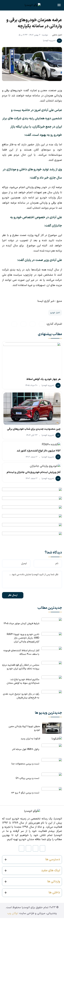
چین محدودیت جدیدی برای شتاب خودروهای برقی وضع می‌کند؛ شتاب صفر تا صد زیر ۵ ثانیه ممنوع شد (33, 430)
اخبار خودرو (55, 312)
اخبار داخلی (57, 35)
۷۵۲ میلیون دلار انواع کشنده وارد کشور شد (39, 451)
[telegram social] (21, 848)
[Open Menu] (59, 5)
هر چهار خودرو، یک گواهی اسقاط (43, 379)
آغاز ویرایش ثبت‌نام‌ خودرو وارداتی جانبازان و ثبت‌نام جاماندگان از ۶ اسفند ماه (34, 473)
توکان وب (12, 913)
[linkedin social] (35, 848)
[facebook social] (28, 848)
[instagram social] (42, 848)
